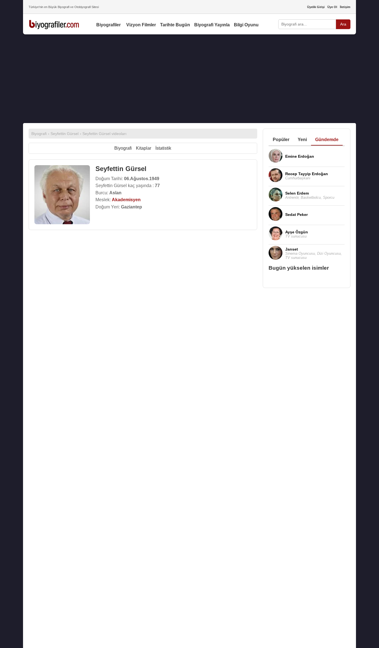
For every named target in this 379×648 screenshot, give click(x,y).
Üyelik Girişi (316, 7)
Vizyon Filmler (141, 24)
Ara (343, 24)
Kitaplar (143, 148)
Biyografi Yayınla (212, 24)
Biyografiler (108, 24)
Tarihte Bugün (175, 24)
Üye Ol (332, 7)
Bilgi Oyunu (246, 24)
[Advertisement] (189, 79)
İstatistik (163, 148)
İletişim (345, 7)
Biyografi (123, 148)
